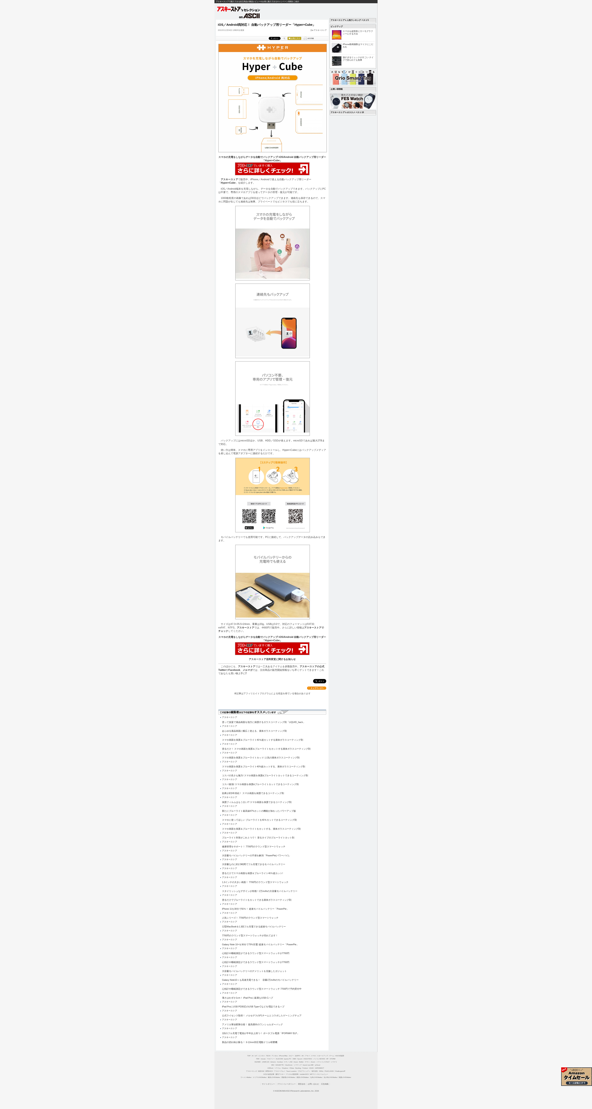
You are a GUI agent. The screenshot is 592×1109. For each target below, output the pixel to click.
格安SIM (261, 1071)
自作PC (297, 1056)
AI (252, 1056)
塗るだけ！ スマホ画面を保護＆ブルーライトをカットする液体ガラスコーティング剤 (266, 748)
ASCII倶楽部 (339, 1056)
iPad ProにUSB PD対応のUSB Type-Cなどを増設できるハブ (253, 1006)
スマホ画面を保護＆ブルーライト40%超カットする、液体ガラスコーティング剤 (263, 766)
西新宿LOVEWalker (288, 1077)
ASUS (311, 1068)
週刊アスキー (280, 1074)
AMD (294, 1059)
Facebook (234, 670)
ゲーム (331, 1056)
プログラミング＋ (304, 1071)
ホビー (291, 1056)
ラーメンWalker (245, 1077)
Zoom (313, 1062)
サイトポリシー (268, 1084)
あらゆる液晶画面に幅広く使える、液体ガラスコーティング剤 (254, 731)
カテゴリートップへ (316, 688)
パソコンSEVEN (319, 1059)
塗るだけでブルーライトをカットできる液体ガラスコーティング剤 (256, 900)
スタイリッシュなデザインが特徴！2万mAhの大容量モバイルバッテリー (259, 891)
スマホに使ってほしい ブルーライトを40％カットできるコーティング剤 (259, 820)
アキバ (307, 1056)
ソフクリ (334, 1062)
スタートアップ (322, 1056)
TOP (249, 1056)
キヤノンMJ (288, 1062)
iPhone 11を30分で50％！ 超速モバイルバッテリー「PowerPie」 (255, 908)
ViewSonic (288, 1065)
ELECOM (279, 1059)
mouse (263, 1059)
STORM (332, 1059)
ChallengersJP (340, 1071)
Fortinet (305, 1068)
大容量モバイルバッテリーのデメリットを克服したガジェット (254, 971)
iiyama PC (287, 1059)
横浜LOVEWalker (274, 1077)
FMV (257, 1059)
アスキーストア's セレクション (238, 9)
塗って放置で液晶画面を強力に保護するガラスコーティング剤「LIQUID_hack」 (263, 722)
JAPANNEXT (319, 1068)
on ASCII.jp (249, 15)
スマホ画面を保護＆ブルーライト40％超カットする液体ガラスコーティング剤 (262, 740)
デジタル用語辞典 (292, 1074)
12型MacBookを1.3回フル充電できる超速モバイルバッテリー (254, 926)
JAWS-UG (265, 1062)
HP (327, 1059)
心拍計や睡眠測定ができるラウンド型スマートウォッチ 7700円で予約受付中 (262, 989)
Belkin (301, 1062)
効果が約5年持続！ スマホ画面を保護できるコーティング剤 (253, 793)
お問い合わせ (313, 1084)
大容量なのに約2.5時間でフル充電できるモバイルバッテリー (253, 864)
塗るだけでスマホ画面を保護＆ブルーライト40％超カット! (252, 873)
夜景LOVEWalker (303, 1077)
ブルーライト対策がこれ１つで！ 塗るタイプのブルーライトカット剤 (258, 837)
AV (303, 1056)
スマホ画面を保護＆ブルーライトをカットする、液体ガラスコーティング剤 (261, 828)
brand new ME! (308, 1065)
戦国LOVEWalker (345, 1077)
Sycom (299, 1059)
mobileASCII (304, 1074)
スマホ (313, 1056)
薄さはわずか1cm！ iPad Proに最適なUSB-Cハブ (247, 997)
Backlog (298, 1068)
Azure (296, 1062)
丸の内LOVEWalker (330, 1077)
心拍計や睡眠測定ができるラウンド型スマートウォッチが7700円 (255, 953)
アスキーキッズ (251, 1071)
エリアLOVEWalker (260, 1077)
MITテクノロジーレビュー (319, 1074)
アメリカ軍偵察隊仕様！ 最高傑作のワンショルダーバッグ (252, 1024)
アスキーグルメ (279, 1071)
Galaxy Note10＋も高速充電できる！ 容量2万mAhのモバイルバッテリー (260, 980)
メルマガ (248, 670)
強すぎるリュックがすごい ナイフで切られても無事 (358, 58)
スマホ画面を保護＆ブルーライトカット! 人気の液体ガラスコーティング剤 (261, 757)
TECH (268, 1056)
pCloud (317, 1065)
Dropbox (285, 1068)
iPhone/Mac (283, 1056)
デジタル (275, 1056)
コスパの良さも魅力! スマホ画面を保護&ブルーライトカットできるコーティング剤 (265, 775)
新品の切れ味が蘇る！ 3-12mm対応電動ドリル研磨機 (249, 1042)
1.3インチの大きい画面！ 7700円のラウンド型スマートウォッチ (255, 882)
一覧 (283, 38)
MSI (272, 1065)
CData (292, 1068)
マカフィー (271, 1059)
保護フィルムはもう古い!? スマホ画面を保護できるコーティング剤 (257, 802)
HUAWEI (258, 1062)
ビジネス (262, 1056)
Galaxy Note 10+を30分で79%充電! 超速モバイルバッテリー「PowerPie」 (260, 944)
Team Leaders (291, 1071)
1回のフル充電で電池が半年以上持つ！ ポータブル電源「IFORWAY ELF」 (260, 1033)
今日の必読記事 (268, 1074)
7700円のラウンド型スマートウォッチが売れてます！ (250, 935)
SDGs (321, 1071)
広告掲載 (325, 1084)
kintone (273, 1062)
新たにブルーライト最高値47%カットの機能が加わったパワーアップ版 (259, 811)
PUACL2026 (329, 1071)
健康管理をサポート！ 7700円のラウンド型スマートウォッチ (253, 846)
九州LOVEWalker (316, 1077)
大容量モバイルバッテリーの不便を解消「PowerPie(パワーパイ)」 (256, 855)
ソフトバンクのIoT (322, 1062)
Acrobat (280, 1062)
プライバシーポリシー (286, 1084)
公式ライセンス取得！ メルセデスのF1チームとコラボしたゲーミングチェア (262, 1015)
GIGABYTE (279, 1065)
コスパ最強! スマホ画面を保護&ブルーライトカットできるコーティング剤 (260, 784)
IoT (256, 1056)
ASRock (270, 1068)
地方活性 (315, 1071)
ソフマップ (298, 1065)
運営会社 (301, 1084)
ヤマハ (307, 1062)
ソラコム (278, 1068)
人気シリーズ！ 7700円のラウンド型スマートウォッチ (250, 917)
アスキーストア (320, 30)
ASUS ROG (308, 1059)
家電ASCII (269, 1071)
